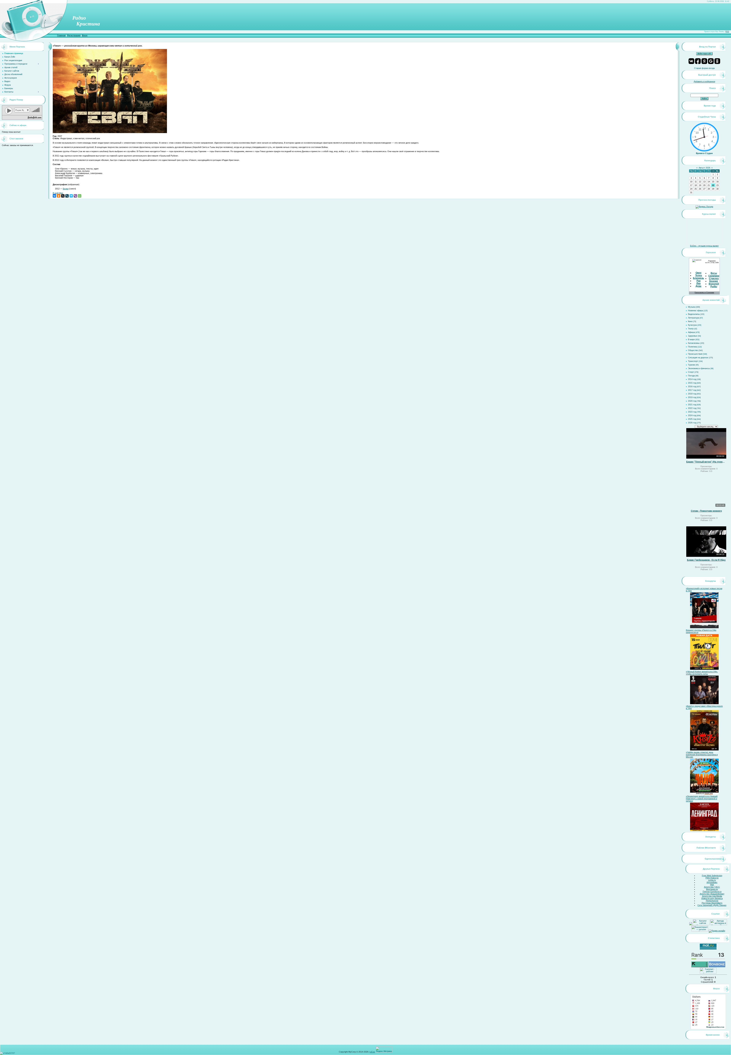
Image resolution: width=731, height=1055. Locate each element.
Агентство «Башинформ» (712, 894)
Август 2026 (704, 168)
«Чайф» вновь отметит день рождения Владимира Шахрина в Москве (702, 754)
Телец (698, 275)
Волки (66, 189)
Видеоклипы (694, 314)
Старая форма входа (704, 68)
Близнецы (699, 278)
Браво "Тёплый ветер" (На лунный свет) (706, 461)
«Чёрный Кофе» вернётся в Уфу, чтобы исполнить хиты (702, 672)
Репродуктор (712, 900)
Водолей (714, 284)
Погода (691, 375)
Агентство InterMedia (712, 896)
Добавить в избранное (704, 81)
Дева (698, 286)
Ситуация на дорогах (698, 357)
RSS (727, 32)
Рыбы (713, 286)
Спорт (691, 372)
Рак (699, 280)
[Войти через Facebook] (698, 61)
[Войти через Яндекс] (704, 61)
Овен (698, 272)
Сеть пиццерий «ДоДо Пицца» (711, 905)
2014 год (692, 379)
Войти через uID (704, 54)
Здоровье (692, 336)
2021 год (692, 404)
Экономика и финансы (699, 368)
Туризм (691, 365)
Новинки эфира (695, 310)
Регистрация (73, 35)
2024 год (692, 415)
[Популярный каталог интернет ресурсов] (717, 966)
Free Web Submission (712, 875)
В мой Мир (58, 193)
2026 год (692, 422)
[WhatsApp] (79, 196)
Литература (693, 318)
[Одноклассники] (58, 196)
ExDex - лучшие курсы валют (704, 246)
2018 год (692, 394)
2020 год (692, 401)
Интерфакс (712, 882)
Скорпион (713, 276)
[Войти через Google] (711, 61)
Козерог (713, 281)
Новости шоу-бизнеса (712, 898)
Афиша (691, 332)
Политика (692, 347)
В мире (691, 339)
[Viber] (75, 196)
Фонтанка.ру (712, 889)
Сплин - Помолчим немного (706, 511)
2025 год (692, 419)
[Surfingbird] (71, 196)
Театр (690, 328)
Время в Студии (704, 153)
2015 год (692, 383)
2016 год (692, 386)
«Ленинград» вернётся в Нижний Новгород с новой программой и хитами (701, 798)
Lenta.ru (712, 880)
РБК (712, 884)
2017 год (692, 390)
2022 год (692, 408)
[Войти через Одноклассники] (717, 61)
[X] (63, 196)
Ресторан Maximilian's (712, 903)
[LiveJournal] (67, 196)
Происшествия (695, 354)
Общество (693, 350)
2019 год (692, 397)
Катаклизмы (694, 343)
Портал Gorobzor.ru (712, 891)
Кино (690, 321)
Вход (84, 35)
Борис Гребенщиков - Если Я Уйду (706, 560)
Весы (714, 273)
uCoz (372, 1052)
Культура (692, 325)
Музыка (691, 307)
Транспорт (693, 361)
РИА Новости (711, 878)
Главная (61, 35)
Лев (698, 283)
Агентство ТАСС (712, 887)
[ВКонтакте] (54, 196)
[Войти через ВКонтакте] (691, 61)
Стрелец (714, 278)
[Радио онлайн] (717, 931)
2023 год (692, 412)
